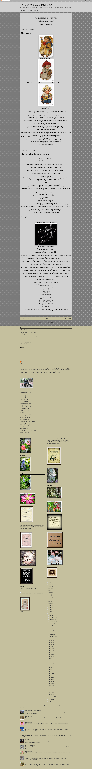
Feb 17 (50, 661)
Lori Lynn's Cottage (47, 306)
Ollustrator (50, 705)
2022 (50, 590)
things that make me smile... (27, 430)
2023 (50, 588)
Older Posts (67, 318)
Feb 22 (51, 650)
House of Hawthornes (46, 298)
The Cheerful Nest (46, 297)
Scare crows (23, 428)
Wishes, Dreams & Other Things (29, 336)
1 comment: (33, 29)
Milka (46, 221)
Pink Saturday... (28, 716)
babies (21, 394)
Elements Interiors (46, 304)
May (51, 630)
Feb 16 (51, 663)
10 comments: (33, 314)
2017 (50, 601)
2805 (46, 293)
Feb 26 (51, 642)
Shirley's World (46, 291)
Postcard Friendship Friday (27, 421)
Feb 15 (51, 665)
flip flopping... (28, 739)
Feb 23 (51, 648)
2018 (50, 599)
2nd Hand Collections (25, 392)
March (51, 634)
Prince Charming (24, 425)
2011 (50, 613)
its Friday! (27, 763)
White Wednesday (24, 432)
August (52, 623)
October (52, 619)
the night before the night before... (33, 728)
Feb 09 (51, 677)
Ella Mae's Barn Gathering (46, 287)
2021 (50, 592)
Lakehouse (46, 288)
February (52, 636)
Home (46, 318)
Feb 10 (51, 675)
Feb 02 (51, 692)
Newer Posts (25, 318)
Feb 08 (51, 679)
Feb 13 (51, 669)
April (51, 632)
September (53, 621)
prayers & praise (24, 423)
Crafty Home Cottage (26, 342)
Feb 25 (51, 644)
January (52, 696)
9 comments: (33, 217)
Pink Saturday (23, 419)
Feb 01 (51, 694)
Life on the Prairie (24, 408)
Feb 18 (51, 658)
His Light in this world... (26, 403)
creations (22, 396)
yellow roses (23, 434)
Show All (70, 344)
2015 (50, 605)
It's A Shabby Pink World (46, 285)
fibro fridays (23, 399)
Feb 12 (51, 671)
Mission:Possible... (24, 414)
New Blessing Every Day (47, 303)
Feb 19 (51, 656)
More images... (27, 33)
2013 (50, 609)
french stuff (23, 401)
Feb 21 (51, 652)
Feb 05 (51, 686)
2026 (50, 582)
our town (22, 415)
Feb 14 (51, 667)
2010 (50, 699)
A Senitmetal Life (46, 290)
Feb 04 (51, 688)
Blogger (62, 705)
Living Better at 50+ (25, 410)
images (22, 405)
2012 (50, 611)
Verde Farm (46, 295)
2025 (50, 584)
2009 (50, 701)
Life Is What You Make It (46, 300)
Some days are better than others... (29, 734)
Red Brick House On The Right (28, 333)
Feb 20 (51, 654)
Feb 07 (51, 681)
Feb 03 (51, 690)
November (52, 617)
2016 (50, 603)
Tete (22, 361)
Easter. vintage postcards (26, 397)
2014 (50, 607)
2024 (50, 586)
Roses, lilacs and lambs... (31, 757)
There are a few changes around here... (36, 154)
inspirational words (25, 406)
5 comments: (33, 150)
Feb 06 (51, 683)
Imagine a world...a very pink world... (34, 710)
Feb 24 (51, 646)
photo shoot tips (24, 417)
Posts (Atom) (49, 322)
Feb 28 (51, 638)
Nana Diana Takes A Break (46, 301)
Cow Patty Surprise (46, 294)
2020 (50, 595)
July (51, 625)
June (51, 628)
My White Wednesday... (30, 745)
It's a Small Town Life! (26, 329)
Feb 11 (50, 673)
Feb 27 (51, 640)
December (52, 615)
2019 (50, 597)
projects (22, 426)
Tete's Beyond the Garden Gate (36, 4)
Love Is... (22, 412)
